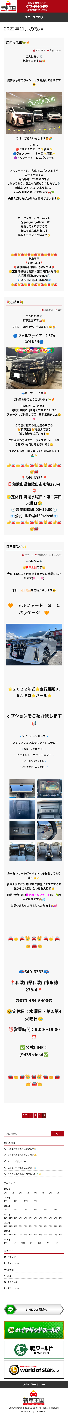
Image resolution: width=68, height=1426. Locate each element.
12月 (6, 1201)
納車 (60, 309)
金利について (13, 1288)
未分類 (10, 1269)
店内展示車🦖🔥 (18, 42)
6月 (20, 1192)
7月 (13, 1192)
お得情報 (11, 1256)
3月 (43, 1192)
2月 (50, 1192)
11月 (16, 1201)
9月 (20, 1217)
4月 (35, 1192)
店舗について (55, 50)
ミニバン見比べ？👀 (17, 1161)
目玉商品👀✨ (16, 546)
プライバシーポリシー (34, 1384)
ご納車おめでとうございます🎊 (22, 1148)
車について (57, 554)
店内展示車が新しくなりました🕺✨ (24, 1173)
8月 (5, 1192)
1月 (58, 1192)
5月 (28, 1192)
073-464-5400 (37, 6)
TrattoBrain (40, 1411)
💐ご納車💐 (15, 302)
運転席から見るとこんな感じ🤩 (22, 1155)
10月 (26, 1201)
